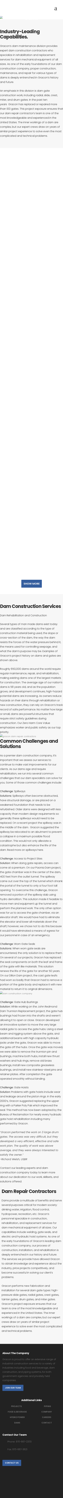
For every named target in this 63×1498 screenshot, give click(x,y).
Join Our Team (13, 1387)
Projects (16, 1406)
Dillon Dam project (20, 975)
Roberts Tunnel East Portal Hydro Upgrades (31, 332)
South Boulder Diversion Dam (31, 385)
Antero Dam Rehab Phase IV (31, 438)
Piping (47, 1406)
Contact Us (12, 1462)
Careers (46, 1417)
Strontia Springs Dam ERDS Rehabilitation (31, 492)
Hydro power (17, 1417)
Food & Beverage (17, 1411)
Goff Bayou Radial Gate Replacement (31, 279)
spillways (31, 850)
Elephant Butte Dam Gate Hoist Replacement (31, 545)
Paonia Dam (43, 867)
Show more (32, 584)
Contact (5, 1168)
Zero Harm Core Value (36, 723)
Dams (17, 1422)
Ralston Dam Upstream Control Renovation (31, 226)
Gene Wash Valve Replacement (31, 173)
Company (46, 1411)
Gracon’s (43, 1214)
